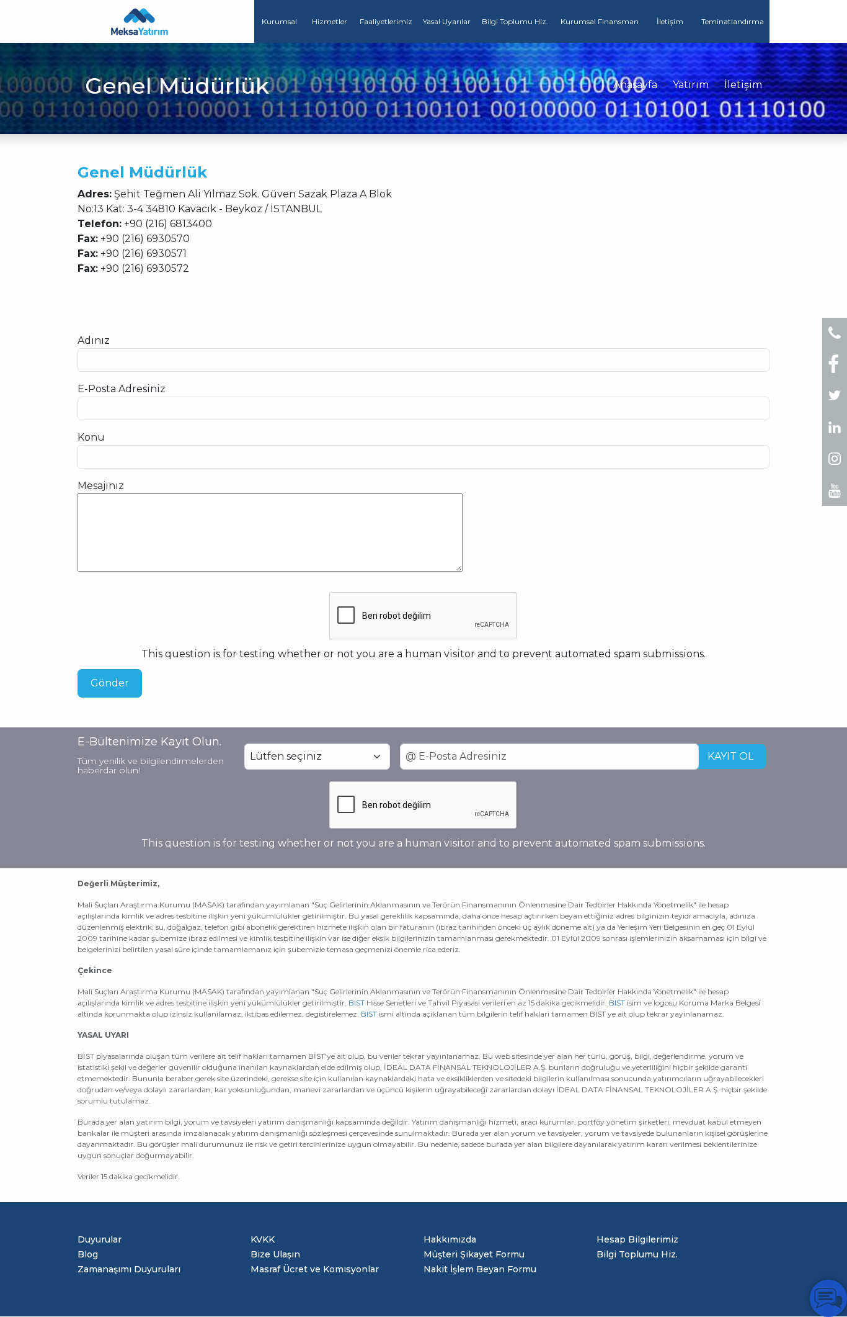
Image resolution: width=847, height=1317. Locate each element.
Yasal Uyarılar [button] (447, 21)
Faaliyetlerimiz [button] (386, 21)
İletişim (743, 85)
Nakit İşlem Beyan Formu (479, 1269)
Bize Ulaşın (275, 1254)
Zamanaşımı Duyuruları (129, 1269)
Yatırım (691, 85)
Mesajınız (101, 486)
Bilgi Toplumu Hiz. (637, 1254)
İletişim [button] (670, 21)
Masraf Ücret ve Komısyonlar (315, 1269)
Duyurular (100, 1239)
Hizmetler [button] (329, 21)
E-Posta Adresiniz (122, 389)
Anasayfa (635, 85)
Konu (91, 437)
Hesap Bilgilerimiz (637, 1239)
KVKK (263, 1239)
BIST (356, 1002)
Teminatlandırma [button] (732, 21)
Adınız (94, 340)
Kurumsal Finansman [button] (600, 21)
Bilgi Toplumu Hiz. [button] (515, 21)
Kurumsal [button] (279, 21)
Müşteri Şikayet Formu (474, 1254)
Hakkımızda (449, 1239)
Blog (88, 1254)
